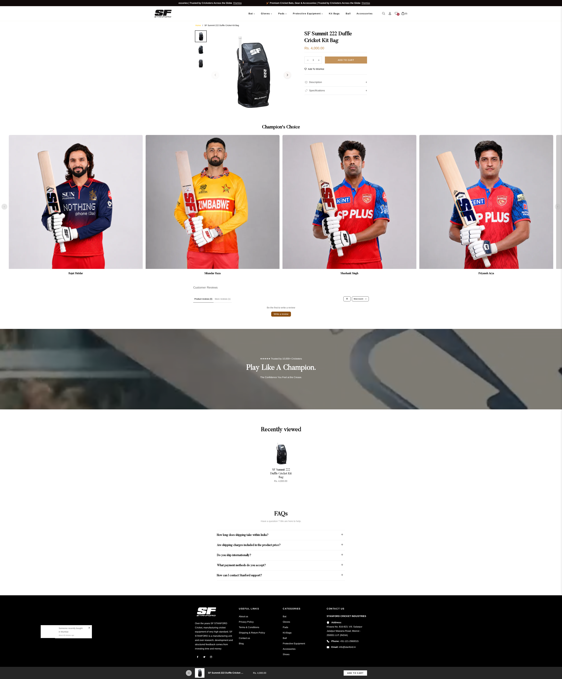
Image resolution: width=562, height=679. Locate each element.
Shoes (286, 654)
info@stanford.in (347, 647)
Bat (284, 616)
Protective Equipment (294, 643)
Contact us (244, 638)
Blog (241, 643)
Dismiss (208, 3)
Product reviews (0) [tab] (203, 299)
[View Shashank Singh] (349, 206)
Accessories (289, 649)
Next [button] (287, 75)
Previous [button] (215, 75)
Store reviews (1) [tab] (223, 299)
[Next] (558, 207)
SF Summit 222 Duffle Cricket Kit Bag (281, 473)
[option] (251, 73)
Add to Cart (355, 673)
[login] (390, 13)
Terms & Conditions (249, 627)
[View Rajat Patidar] (76, 206)
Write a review (281, 314)
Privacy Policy (246, 622)
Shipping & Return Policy (252, 632)
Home (198, 25)
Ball (285, 638)
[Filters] (347, 298)
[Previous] (4, 207)
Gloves (286, 622)
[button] (383, 13)
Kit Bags (287, 632)
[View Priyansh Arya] (486, 206)
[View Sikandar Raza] (213, 206)
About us (243, 616)
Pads (285, 627)
